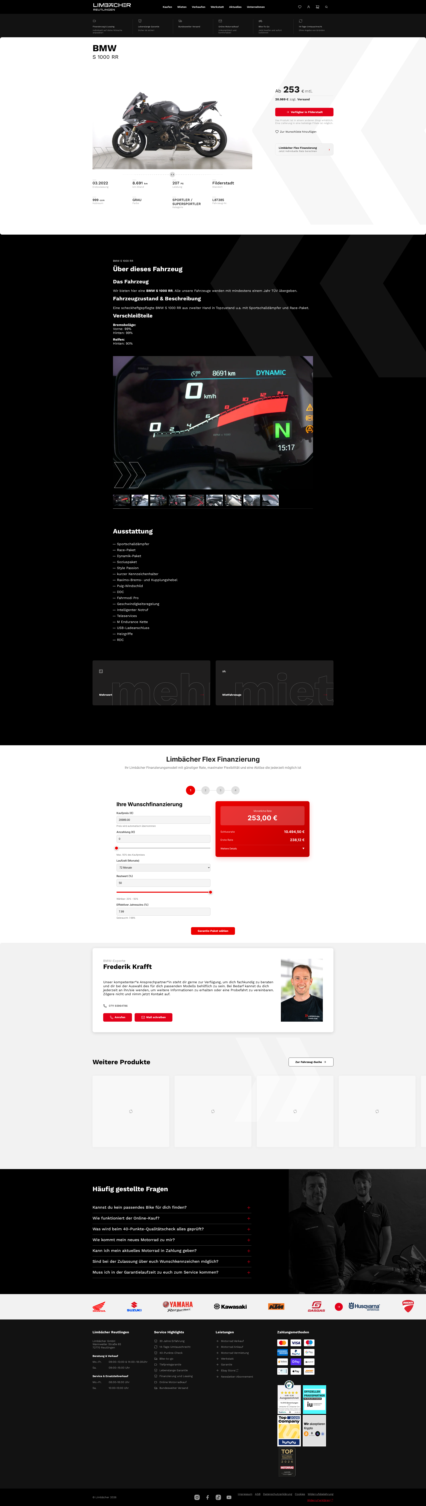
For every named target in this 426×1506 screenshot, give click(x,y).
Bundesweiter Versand (173, 1388)
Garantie (226, 1364)
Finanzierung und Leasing (176, 1376)
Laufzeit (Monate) (127, 860)
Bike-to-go (166, 1358)
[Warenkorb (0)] (317, 7)
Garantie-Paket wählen (213, 930)
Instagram (197, 1497)
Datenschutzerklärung (277, 1494)
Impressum (245, 1494)
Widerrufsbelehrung (320, 1494)
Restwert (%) (124, 876)
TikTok (218, 1497)
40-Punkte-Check (171, 1352)
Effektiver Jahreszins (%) (132, 904)
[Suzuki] (134, 1307)
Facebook (207, 1497)
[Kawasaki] (230, 1307)
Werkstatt (227, 1358)
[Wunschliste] (300, 7)
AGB (257, 1494)
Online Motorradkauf (173, 1382)
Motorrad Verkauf (232, 1341)
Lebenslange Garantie (173, 1370)
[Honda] (99, 1306)
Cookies (300, 1494)
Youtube (229, 1497)
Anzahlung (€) (125, 832)
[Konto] (308, 7)
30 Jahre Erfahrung (172, 1341)
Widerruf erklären (318, 1500)
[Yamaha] (178, 1306)
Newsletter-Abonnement (237, 1376)
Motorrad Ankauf (232, 1346)
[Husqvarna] (365, 1306)
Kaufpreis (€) (124, 813)
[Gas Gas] (316, 1307)
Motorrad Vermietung (235, 1352)
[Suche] (326, 7)
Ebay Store (228, 1370)
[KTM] (276, 1306)
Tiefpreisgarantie (170, 1364)
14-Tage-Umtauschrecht (175, 1346)
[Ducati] (409, 1307)
